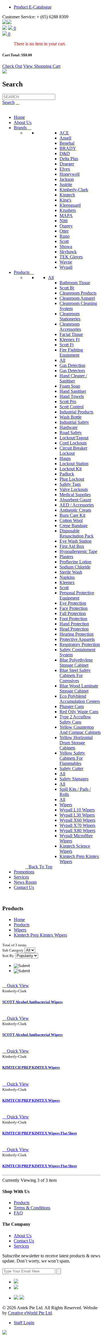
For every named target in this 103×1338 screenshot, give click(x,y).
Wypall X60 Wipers (77, 820)
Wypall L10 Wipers (77, 809)
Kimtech (67, 194)
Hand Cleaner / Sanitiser (73, 378)
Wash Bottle (71, 417)
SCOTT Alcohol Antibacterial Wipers (32, 1002)
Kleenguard (70, 205)
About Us (22, 122)
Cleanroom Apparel (77, 298)
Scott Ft (67, 344)
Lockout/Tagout (74, 437)
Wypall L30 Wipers (77, 815)
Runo (65, 236)
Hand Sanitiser (73, 391)
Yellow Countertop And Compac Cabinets (80, 730)
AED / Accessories (77, 504)
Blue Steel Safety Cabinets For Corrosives (75, 675)
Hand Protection (74, 623)
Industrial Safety (74, 422)
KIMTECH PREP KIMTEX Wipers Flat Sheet (39, 1133)
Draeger (67, 163)
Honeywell (70, 174)
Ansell (65, 138)
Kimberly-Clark (74, 189)
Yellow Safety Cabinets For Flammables (72, 758)
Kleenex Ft (70, 339)
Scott (64, 241)
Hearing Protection (77, 634)
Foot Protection (73, 618)
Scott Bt (67, 287)
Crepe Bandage (74, 525)
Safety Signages (74, 778)
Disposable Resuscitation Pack (77, 533)
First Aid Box (72, 546)
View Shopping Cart (41, 66)
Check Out (12, 66)
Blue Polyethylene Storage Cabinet (76, 663)
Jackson (67, 179)
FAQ (18, 1213)
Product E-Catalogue (33, 7)
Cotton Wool (71, 520)
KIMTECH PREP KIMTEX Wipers (31, 1067)
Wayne (66, 262)
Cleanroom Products (78, 293)
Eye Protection (73, 603)
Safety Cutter (71, 768)
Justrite (66, 184)
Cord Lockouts (73, 442)
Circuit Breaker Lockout (73, 451)
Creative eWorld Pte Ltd (30, 1312)
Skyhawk (68, 251)
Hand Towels (72, 396)
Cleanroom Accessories (70, 327)
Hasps (65, 458)
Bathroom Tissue (75, 282)
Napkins (67, 577)
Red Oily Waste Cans (79, 711)
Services (21, 877)
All (51, 277)
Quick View (15, 985)
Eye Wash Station (76, 541)
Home (19, 117)
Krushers (68, 210)
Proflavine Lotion (75, 561)
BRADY (68, 148)
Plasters (66, 556)
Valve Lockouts (74, 489)
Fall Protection (73, 613)
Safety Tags (70, 484)
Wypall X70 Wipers (77, 825)
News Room (25, 882)
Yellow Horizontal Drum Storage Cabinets (76, 742)
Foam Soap (70, 386)
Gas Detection (72, 365)
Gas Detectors (72, 370)
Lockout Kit (71, 468)
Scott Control (72, 406)
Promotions (24, 871)
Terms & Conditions (32, 1207)
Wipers (66, 804)
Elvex (65, 169)
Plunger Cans (72, 706)
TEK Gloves (71, 256)
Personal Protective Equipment (77, 595)
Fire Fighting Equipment (71, 352)
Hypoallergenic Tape (78, 551)
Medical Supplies (75, 494)
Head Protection (74, 629)
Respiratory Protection (80, 644)
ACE (64, 132)
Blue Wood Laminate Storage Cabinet (79, 688)
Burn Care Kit (72, 515)
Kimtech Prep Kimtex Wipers (40, 935)
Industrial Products (76, 411)
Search (8, 102)
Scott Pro (68, 401)
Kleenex (67, 582)
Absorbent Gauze (75, 499)
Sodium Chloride (75, 566)
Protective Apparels (77, 639)
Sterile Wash (71, 572)
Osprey (66, 225)
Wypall (66, 267)
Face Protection (74, 608)
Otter (64, 231)
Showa (66, 246)
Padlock (67, 473)
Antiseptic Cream (75, 510)
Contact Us (24, 887)
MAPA (66, 215)
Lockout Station (74, 463)
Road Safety (71, 432)
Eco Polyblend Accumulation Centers (80, 699)
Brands (22, 127)
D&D (65, 153)
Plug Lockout (72, 479)
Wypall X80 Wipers (77, 830)
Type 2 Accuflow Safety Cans (75, 719)
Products (24, 272)
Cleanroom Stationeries (70, 316)
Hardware (69, 427)
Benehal (67, 143)
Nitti (64, 220)
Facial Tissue (71, 334)
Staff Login (24, 1322)
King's (65, 200)
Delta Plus (69, 158)
